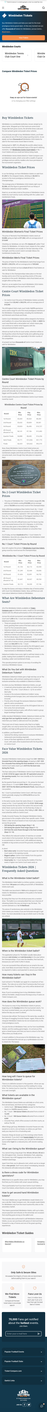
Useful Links (10, 1381)
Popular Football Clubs (14, 1361)
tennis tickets (29, 1137)
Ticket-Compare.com (13, 1371)
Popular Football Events (14, 1352)
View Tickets (23, 38)
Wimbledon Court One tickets (33, 548)
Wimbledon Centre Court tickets (23, 150)
